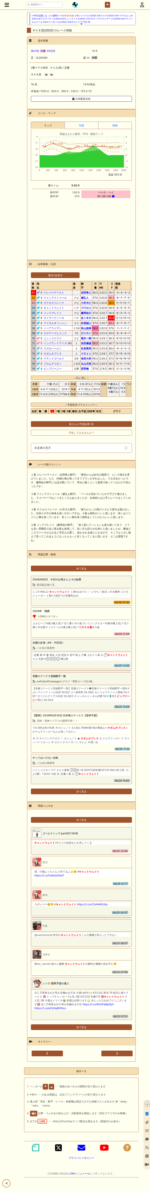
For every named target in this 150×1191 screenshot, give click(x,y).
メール (86, 1173)
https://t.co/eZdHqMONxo (50, 1008)
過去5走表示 (55, 275)
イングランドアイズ (55, 343)
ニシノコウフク (53, 338)
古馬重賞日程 (82, 98)
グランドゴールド (54, 358)
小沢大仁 (86, 302)
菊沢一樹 (86, 338)
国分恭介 (86, 333)
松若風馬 (86, 348)
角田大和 (86, 358)
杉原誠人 (86, 323)
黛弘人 (85, 297)
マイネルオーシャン (55, 323)
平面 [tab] (81, 125)
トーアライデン (53, 328)
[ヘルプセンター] (127, 1147)
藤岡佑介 (86, 312)
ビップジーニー (53, 368)
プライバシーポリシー (81, 1157)
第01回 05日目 (43, 50)
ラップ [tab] (48, 125)
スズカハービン (53, 348)
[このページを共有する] (6, 1183)
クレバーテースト (54, 292)
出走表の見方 (42, 447)
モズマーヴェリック (55, 333)
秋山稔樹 (86, 328)
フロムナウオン (53, 363)
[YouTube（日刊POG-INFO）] (104, 1147)
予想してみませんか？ (81, 432)
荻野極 (85, 368)
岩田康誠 (86, 343)
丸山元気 (86, 363)
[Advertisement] (81, 226)
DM (72, 1173)
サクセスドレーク (54, 302)
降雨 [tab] (115, 125)
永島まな (86, 353)
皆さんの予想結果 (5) (81, 424)
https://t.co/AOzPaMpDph (98, 1004)
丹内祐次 (86, 307)
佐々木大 (86, 317)
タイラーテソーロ (54, 317)
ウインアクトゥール (55, 297)
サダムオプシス (53, 353)
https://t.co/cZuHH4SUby (92, 904)
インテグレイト (53, 312)
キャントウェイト (54, 307)
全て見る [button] (81, 568)
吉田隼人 (86, 292)
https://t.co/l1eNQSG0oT (49, 875)
